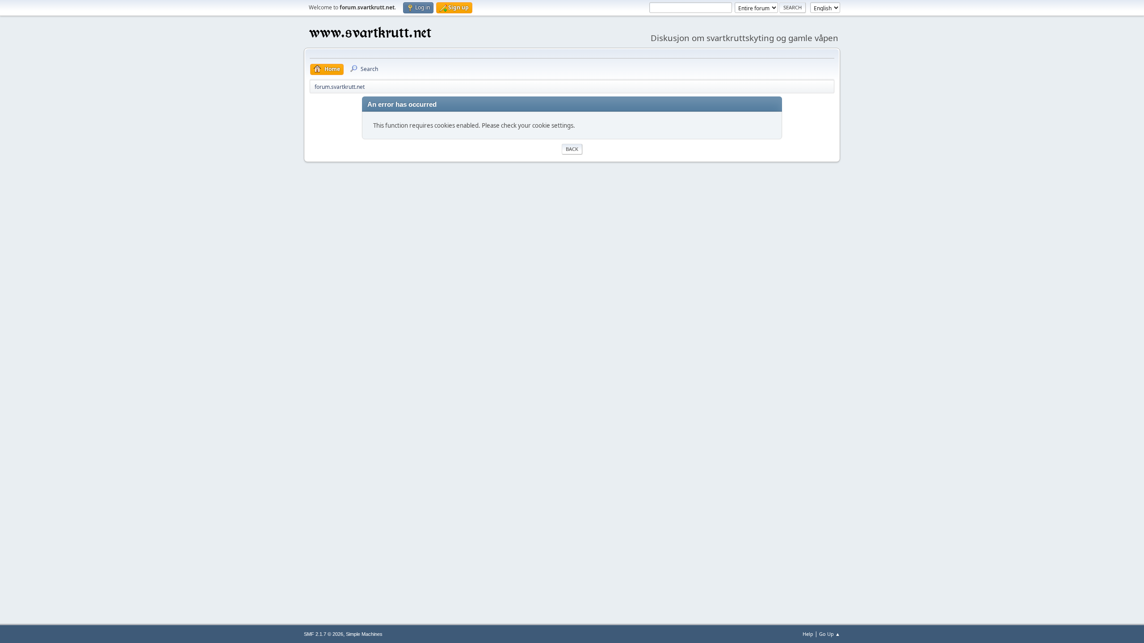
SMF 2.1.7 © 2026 (323, 634)
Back (572, 149)
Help (808, 633)
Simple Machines (364, 634)
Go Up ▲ (829, 633)
